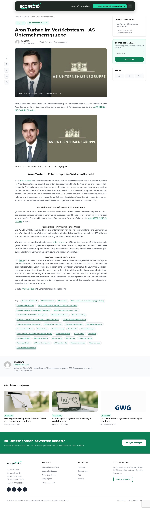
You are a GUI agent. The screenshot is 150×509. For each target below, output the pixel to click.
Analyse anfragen (134, 442)
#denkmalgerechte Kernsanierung (74, 319)
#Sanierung (92, 333)
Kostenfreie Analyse (80, 6)
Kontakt (81, 479)
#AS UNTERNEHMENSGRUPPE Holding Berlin (32, 315)
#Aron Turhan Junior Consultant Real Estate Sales (33, 310)
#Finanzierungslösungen (74, 324)
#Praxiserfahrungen (87, 329)
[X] (6, 70)
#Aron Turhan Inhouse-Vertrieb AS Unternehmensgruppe (57, 305)
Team (21, 260)
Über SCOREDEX (48, 483)
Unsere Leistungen (49, 471)
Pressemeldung (29, 289)
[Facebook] (6, 64)
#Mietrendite (72, 329)
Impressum (82, 467)
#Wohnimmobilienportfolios (26, 347)
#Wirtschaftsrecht (60, 343)
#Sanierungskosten (23, 338)
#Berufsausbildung (78, 315)
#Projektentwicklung (63, 333)
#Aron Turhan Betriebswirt (25, 305)
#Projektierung (79, 333)
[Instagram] (19, 489)
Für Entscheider (123, 479)
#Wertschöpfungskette (42, 343)
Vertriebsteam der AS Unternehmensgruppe (125, 31)
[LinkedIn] (6, 76)
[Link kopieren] (6, 82)
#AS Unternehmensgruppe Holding (66, 310)
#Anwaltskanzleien (47, 301)
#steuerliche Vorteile (41, 338)
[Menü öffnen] (130, 6)
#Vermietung (70, 338)
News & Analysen (49, 475)
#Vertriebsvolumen (85, 338)
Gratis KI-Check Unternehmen (111, 6)
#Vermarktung (57, 338)
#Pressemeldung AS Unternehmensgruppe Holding (34, 333)
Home (17, 17)
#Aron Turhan (62, 301)
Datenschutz (82, 471)
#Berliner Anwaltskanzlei (59, 315)
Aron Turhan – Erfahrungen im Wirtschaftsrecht (127, 25)
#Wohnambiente (94, 343)
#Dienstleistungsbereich (53, 324)
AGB (79, 475)
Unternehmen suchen (50, 467)
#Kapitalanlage (42, 329)
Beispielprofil (47, 479)
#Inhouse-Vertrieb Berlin (25, 329)
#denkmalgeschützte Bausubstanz (29, 324)
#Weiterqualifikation (23, 343)
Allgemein (25, 17)
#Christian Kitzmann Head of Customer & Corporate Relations (38, 319)
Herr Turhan (25, 180)
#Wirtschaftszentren (78, 343)
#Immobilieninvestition (94, 324)
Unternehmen (59, 242)
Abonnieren (129, 59)
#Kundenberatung (57, 329)
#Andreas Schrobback (29, 301)
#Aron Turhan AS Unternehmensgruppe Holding (87, 301)
